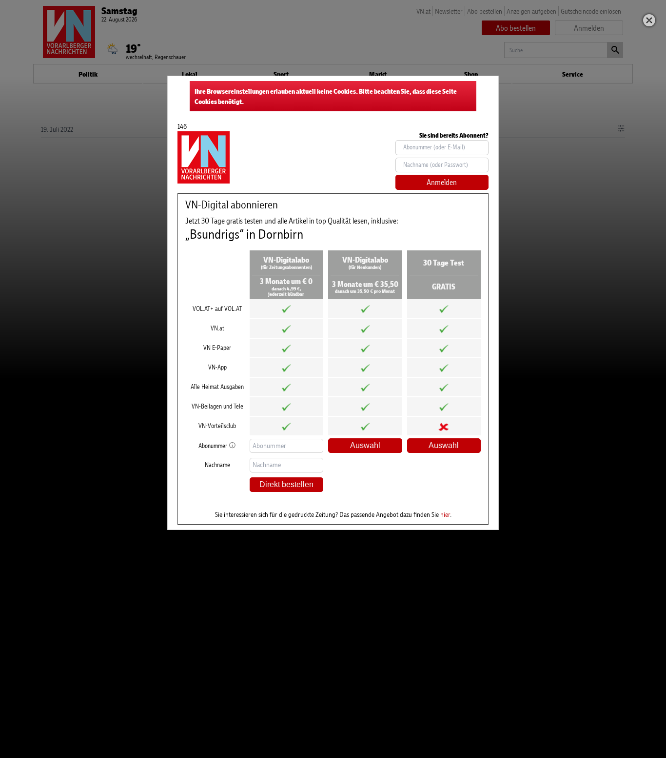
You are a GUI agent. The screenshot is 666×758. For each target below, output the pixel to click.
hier (445, 514)
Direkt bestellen (286, 484)
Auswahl (365, 445)
